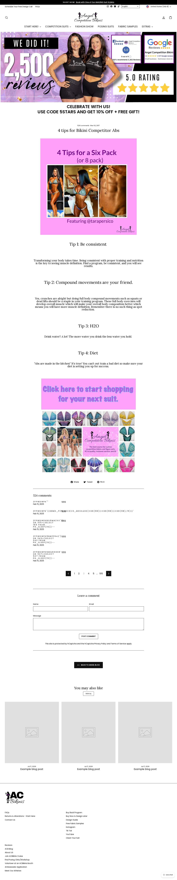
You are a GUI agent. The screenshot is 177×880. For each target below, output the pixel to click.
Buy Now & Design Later (76, 816)
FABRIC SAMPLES (128, 26)
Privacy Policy (100, 643)
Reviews (8, 845)
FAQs (37, 6)
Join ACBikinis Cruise (14, 856)
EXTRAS (146, 26)
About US (9, 852)
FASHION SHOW (84, 26)
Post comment (89, 636)
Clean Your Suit (73, 838)
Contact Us (10, 820)
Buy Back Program (74, 812)
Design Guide (72, 820)
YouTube (70, 834)
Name (35, 604)
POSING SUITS (106, 26)
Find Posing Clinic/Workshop (17, 859)
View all (88, 694)
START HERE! (31, 26)
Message (37, 616)
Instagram (70, 827)
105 (101, 573)
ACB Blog (9, 849)
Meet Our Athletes (13, 870)
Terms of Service (118, 643)
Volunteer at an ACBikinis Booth (19, 863)
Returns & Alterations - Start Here (20, 816)
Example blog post (31, 769)
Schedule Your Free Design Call (18, 6)
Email (91, 604)
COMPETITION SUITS (57, 26)
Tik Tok (69, 830)
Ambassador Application (16, 867)
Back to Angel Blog (90, 665)
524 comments (83, 126)
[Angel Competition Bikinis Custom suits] (88, 426)
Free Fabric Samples (75, 823)
